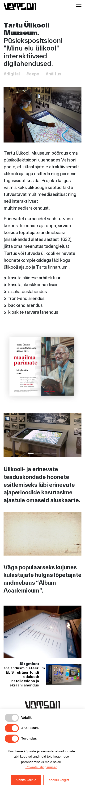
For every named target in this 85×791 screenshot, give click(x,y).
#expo (32, 74)
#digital (12, 74)
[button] (31, 453)
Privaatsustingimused (41, 767)
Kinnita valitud (26, 780)
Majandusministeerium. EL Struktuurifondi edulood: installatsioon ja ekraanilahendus (25, 676)
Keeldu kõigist (58, 780)
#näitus (53, 74)
